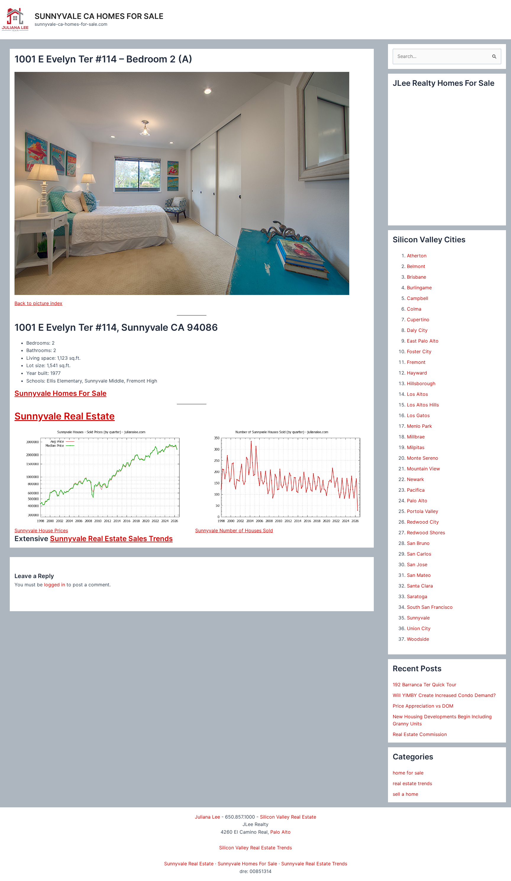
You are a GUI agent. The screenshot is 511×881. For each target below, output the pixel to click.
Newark (415, 479)
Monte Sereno (422, 458)
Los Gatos (418, 415)
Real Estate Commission (420, 734)
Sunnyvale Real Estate (64, 416)
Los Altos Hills (423, 405)
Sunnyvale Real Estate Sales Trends (111, 538)
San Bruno (418, 543)
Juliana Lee (207, 817)
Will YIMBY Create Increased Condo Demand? (444, 695)
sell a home (405, 794)
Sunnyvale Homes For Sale (60, 393)
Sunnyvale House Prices (41, 530)
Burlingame (419, 288)
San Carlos (419, 554)
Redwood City (423, 522)
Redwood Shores (426, 532)
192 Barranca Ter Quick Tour (424, 685)
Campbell (417, 298)
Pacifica (416, 490)
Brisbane (416, 277)
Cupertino (418, 319)
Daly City (417, 330)
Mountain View (423, 469)
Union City (419, 628)
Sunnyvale (418, 618)
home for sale (408, 773)
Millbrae (416, 437)
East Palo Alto (423, 341)
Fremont (416, 362)
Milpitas (415, 447)
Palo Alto (417, 501)
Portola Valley (422, 511)
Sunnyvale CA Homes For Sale (99, 16)
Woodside (418, 639)
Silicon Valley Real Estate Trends (255, 848)
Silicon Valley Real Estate (288, 817)
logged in (54, 585)
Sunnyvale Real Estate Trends (314, 864)
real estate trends (412, 783)
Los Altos (417, 394)
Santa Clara (420, 586)
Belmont (416, 266)
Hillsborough (421, 383)
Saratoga (417, 596)
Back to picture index (38, 303)
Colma (414, 309)
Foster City (419, 351)
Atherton (416, 256)
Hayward (417, 373)
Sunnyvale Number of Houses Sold (234, 530)
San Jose (417, 564)
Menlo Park (419, 426)
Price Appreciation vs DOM (423, 706)
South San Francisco (430, 607)
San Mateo (419, 575)
